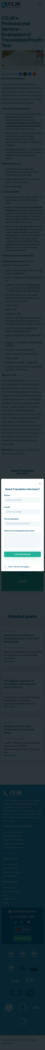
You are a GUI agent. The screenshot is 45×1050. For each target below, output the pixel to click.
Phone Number (11, 519)
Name (7, 495)
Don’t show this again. (19, 567)
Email (7, 507)
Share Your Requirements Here (19, 531)
